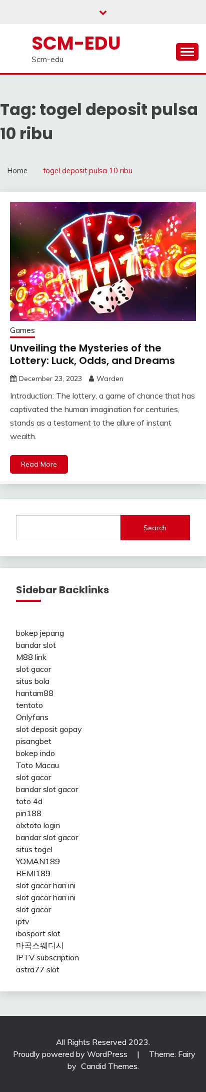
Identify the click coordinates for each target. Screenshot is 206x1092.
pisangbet (34, 741)
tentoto (29, 705)
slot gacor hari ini (46, 885)
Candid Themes (109, 1066)
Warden (110, 378)
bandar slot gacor (47, 789)
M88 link (31, 657)
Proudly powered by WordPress (71, 1054)
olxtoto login (38, 825)
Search (155, 527)
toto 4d (29, 801)
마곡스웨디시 (40, 945)
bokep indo (35, 753)
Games (22, 330)
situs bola (33, 681)
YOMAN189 (38, 861)
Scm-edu (76, 43)
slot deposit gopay (49, 729)
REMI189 (33, 873)
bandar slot (36, 645)
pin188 (29, 813)
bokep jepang (40, 633)
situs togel (34, 849)
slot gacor (33, 669)
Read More (39, 464)
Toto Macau (37, 765)
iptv (23, 921)
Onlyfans (32, 717)
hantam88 (35, 693)
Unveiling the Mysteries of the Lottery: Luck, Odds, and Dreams (92, 354)
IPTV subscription (47, 957)
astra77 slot (38, 969)
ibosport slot (38, 933)
